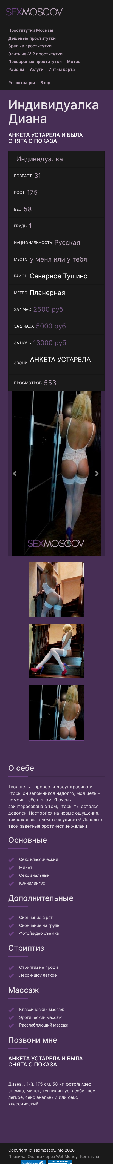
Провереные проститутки (35, 61)
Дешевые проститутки (32, 38)
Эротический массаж (40, 1017)
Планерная (47, 293)
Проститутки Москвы (30, 30)
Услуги (36, 69)
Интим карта (62, 69)
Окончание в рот (36, 917)
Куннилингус (32, 883)
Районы (16, 69)
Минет (25, 867)
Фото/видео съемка (39, 933)
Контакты (89, 1156)
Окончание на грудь (39, 925)
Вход (45, 82)
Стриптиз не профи (38, 967)
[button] (15, 473)
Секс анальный (34, 875)
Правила (16, 1156)
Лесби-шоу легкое (38, 975)
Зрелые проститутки (30, 45)
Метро (73, 61)
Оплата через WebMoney (53, 1156)
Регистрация (21, 82)
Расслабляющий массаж (43, 1025)
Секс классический (38, 859)
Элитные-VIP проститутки (35, 53)
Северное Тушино (58, 276)
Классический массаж (41, 1009)
